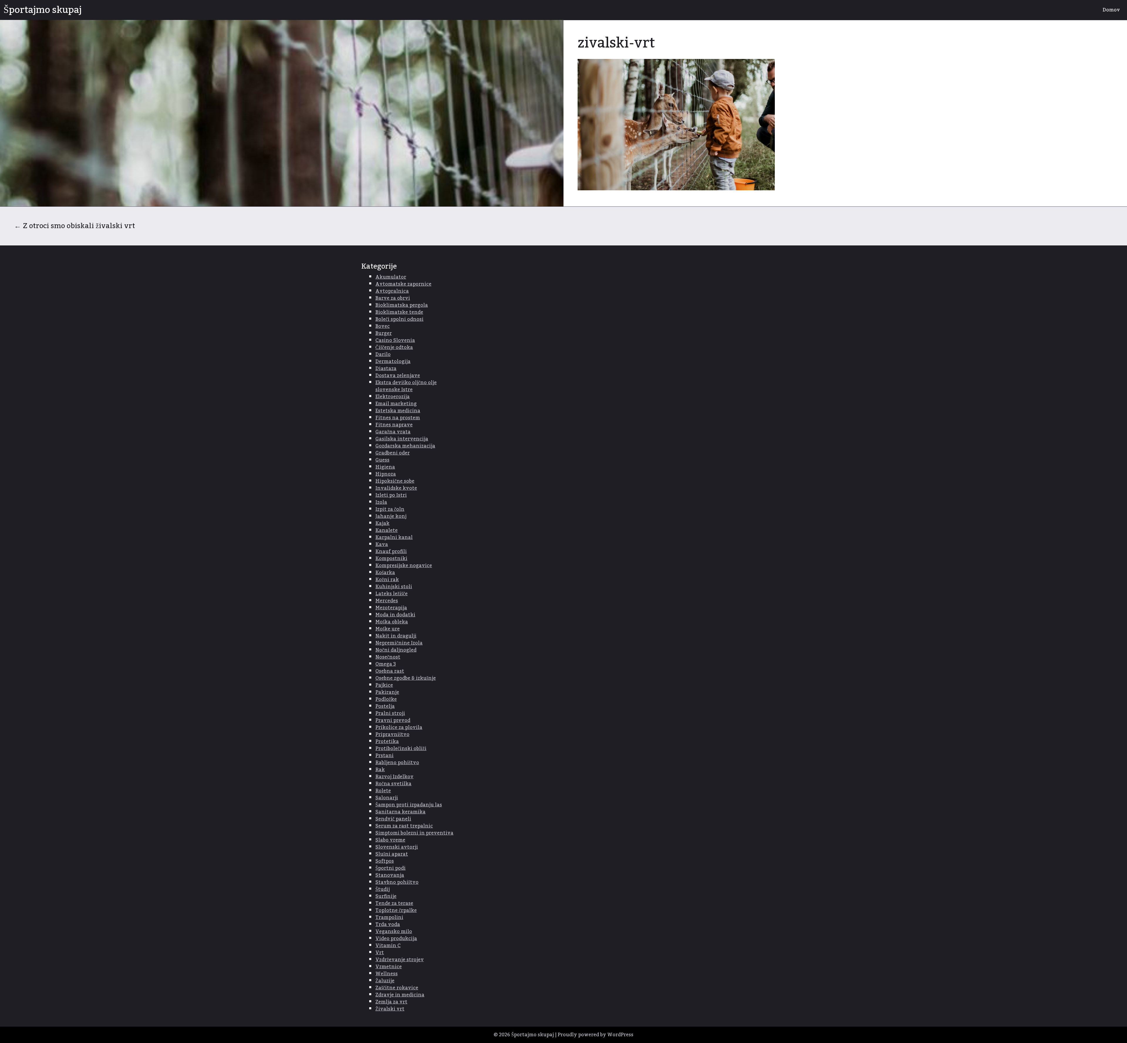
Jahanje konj (390, 516)
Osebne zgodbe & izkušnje (405, 678)
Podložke (386, 699)
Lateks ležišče (391, 593)
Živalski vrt (389, 1009)
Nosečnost (387, 657)
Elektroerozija (392, 396)
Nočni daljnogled (395, 650)
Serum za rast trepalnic (404, 826)
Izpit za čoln (389, 509)
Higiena (385, 467)
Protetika (387, 741)
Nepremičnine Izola (399, 643)
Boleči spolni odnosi (399, 319)
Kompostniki (391, 558)
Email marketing (396, 403)
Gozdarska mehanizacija (405, 446)
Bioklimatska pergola (401, 305)
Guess (382, 460)
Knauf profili (391, 551)
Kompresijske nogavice (403, 565)
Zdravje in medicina (399, 995)
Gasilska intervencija (401, 439)
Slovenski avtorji (396, 847)
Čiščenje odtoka (394, 347)
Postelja (385, 706)
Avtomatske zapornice (403, 284)
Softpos (384, 861)
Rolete (383, 791)
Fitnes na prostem (397, 418)
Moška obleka (391, 622)
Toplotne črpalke (396, 910)
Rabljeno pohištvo (397, 762)
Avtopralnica (392, 291)
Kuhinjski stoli (393, 586)
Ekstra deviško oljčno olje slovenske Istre (406, 386)
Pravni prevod (392, 720)
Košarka (385, 572)
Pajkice (384, 685)
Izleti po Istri (391, 495)
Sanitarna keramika (400, 812)
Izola (381, 502)
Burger (383, 333)
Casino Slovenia (395, 340)
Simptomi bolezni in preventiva (414, 833)
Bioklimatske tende (399, 312)
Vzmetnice (388, 966)
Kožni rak (387, 579)
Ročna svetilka (393, 783)
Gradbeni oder (392, 453)
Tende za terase (394, 903)
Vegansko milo (393, 931)
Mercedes (386, 601)
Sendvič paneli (393, 819)
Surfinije (386, 896)
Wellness (386, 973)
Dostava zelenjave (397, 375)
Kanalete (386, 530)
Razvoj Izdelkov (394, 776)
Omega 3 (385, 664)
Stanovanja (389, 875)
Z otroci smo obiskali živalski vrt (74, 226)
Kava (381, 544)
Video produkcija (396, 938)
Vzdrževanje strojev (399, 959)
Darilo (383, 354)
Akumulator (390, 277)
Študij (382, 889)
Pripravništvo (392, 734)
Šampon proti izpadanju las (408, 805)
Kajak (382, 523)
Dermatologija (393, 361)
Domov (1111, 10)
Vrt (379, 952)
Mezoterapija (391, 608)
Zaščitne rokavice (396, 988)
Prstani (384, 755)
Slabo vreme (390, 840)
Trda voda (387, 924)
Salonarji (386, 798)
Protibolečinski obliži (400, 748)
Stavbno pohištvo (397, 882)
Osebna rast (389, 671)
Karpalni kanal (394, 537)
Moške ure (387, 629)
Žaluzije (384, 981)
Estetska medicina (397, 410)
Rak (380, 769)
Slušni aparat (391, 854)
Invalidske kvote (396, 488)
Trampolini (389, 917)
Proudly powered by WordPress (595, 1034)
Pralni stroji (390, 713)
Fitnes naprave (394, 425)
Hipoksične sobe (394, 481)
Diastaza (386, 368)
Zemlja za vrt (391, 1002)
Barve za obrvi (392, 298)
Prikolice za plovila (398, 727)
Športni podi (390, 868)
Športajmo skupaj (43, 10)
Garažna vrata (393, 432)
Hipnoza (385, 474)
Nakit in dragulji (395, 636)
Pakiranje (387, 692)
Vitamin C (388, 945)
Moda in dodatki (395, 615)
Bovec (382, 326)
